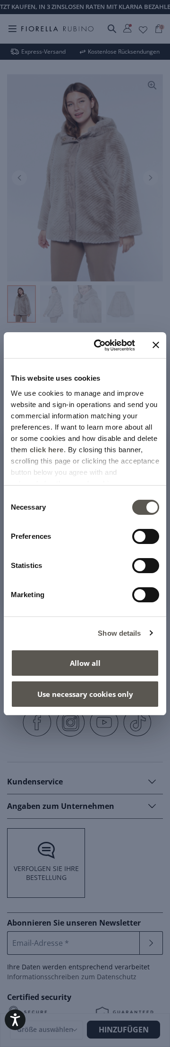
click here (47, 450)
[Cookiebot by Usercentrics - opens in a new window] (99, 345)
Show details (119, 633)
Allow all (85, 663)
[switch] (145, 536)
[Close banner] (156, 345)
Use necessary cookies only (85, 694)
